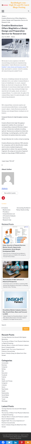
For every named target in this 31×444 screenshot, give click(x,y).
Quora (3, 387)
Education (4, 373)
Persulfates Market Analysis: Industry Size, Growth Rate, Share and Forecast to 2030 (15, 312)
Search (4, 325)
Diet (3, 371)
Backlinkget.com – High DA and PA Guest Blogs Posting (19, 5)
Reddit (3, 391)
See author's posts (10, 193)
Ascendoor (24, 436)
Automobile (5, 363)
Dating (3, 369)
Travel (3, 399)
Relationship (5, 393)
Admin (13, 37)
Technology (5, 397)
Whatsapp (4, 401)
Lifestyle (4, 385)
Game (3, 379)
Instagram (4, 383)
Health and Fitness (7, 381)
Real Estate (5, 389)
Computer (4, 367)
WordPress (18, 438)
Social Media (5, 395)
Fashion (4, 377)
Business (4, 203)
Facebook (4, 375)
